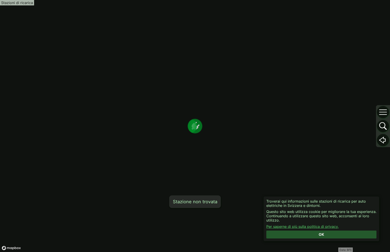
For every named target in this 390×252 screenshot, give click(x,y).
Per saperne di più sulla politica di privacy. (302, 226)
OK (321, 234)
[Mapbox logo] (11, 248)
